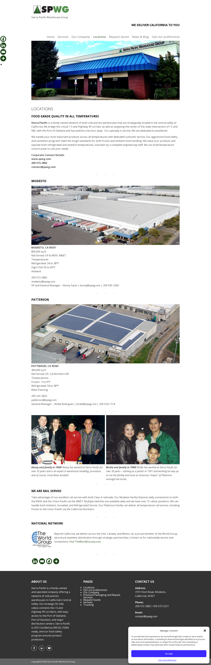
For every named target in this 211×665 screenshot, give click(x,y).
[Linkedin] (35, 561)
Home (51, 37)
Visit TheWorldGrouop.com (85, 541)
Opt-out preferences (167, 660)
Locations (99, 37)
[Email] (42, 561)
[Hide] (1, 64)
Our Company (81, 37)
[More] (56, 561)
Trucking (88, 604)
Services (63, 37)
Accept (168, 653)
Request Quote (119, 37)
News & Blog (140, 37)
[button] (204, 630)
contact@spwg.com (146, 616)
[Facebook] (49, 561)
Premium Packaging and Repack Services (101, 596)
